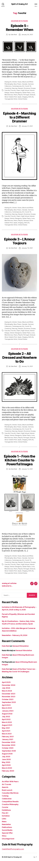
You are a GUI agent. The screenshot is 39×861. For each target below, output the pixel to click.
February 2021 (8, 737)
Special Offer (7, 833)
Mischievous (9, 95)
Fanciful (7, 90)
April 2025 (6, 682)
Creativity (8, 88)
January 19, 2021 (27, 248)
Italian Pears (26, 92)
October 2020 (7, 748)
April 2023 (6, 705)
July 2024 (6, 688)
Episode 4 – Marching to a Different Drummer (19, 117)
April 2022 (6, 719)
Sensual (32, 95)
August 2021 (7, 725)
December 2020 (8, 742)
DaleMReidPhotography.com (13, 849)
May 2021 (6, 728)
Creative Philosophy (10, 804)
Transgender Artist (11, 99)
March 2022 (7, 722)
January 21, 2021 (27, 126)
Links (4, 819)
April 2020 (6, 765)
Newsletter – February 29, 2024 (14, 635)
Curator (5, 807)
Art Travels (6, 784)
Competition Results (10, 802)
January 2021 (7, 739)
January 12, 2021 (27, 469)
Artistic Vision (17, 82)
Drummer (27, 88)
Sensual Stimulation (20, 646)
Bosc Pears (17, 84)
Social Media (7, 830)
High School (25, 90)
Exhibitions (6, 810)
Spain (19, 97)
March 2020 (7, 768)
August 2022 (7, 714)
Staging (25, 97)
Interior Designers (16, 92)
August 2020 (7, 754)
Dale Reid (14, 34)
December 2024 (8, 685)
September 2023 (9, 702)
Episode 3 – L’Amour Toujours (19, 241)
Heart (18, 90)
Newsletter (6, 824)
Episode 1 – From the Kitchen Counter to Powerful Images (19, 460)
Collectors (8, 86)
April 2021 (6, 731)
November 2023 (8, 697)
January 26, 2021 (27, 34)
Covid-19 (28, 86)
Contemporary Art (18, 86)
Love (33, 92)
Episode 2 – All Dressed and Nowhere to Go (19, 357)
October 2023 (7, 699)
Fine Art (13, 90)
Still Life (31, 97)
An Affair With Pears (19, 21)
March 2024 (7, 691)
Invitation (6, 816)
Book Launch (7, 790)
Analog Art (8, 82)
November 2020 (8, 745)
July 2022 (6, 717)
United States (22, 99)
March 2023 (7, 708)
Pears (15, 95)
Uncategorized (8, 839)
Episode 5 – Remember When (19, 28)
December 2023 (8, 694)
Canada (24, 84)
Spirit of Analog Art (19, 4)
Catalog (5, 796)
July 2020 (6, 757)
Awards (5, 787)
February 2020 (8, 771)
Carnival (30, 84)
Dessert (20, 88)
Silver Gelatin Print (11, 97)
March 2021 (7, 734)
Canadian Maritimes (10, 793)
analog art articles (9, 583)
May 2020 (6, 762)
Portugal (26, 95)
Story (4, 836)
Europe (33, 88)
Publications (7, 827)
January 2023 (7, 711)
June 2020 (6, 759)
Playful (20, 95)
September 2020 (9, 751)
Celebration (7, 799)
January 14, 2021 (27, 366)
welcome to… (7, 586)
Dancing (14, 88)
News (4, 822)
